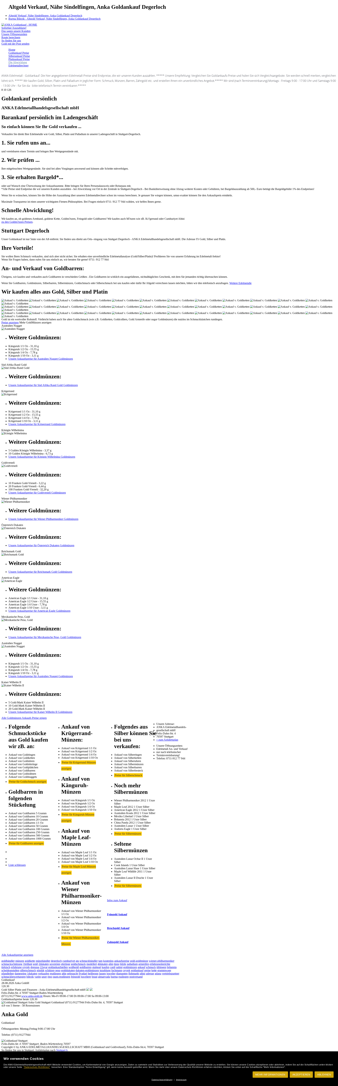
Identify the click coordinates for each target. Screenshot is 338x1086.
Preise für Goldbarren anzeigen (26, 843)
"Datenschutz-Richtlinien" (37, 1067)
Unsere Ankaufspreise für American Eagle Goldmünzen (39, 610)
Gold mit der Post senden (15, 43)
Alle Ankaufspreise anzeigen (17, 954)
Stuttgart (60, 1050)
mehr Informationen (270, 1074)
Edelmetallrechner (18, 65)
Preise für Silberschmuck (128, 775)
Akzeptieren (301, 1074)
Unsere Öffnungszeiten (14, 34)
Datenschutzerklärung (162, 1080)
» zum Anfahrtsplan (167, 739)
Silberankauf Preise (19, 56)
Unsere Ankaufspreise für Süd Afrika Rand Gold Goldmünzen (43, 385)
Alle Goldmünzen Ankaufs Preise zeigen (24, 717)
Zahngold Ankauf (117, 942)
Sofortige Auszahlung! (13, 27)
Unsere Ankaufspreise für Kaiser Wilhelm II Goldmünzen (40, 711)
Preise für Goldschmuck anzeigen (27, 781)
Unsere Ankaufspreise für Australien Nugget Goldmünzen (40, 358)
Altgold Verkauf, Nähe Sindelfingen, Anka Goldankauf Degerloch (45, 15)
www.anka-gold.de (32, 996)
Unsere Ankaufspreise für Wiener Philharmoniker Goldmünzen (43, 518)
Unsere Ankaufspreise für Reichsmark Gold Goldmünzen (40, 571)
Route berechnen (10, 37)
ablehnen (324, 1074)
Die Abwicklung (17, 62)
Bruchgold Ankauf (118, 928)
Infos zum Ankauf (117, 900)
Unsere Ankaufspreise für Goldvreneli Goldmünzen (37, 492)
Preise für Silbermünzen (128, 833)
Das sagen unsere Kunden (15, 31)
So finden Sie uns (11, 40)
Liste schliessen (17, 864)
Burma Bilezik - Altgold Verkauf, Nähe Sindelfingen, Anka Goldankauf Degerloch (54, 18)
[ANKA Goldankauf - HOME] (19, 24)
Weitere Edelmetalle (240, 283)
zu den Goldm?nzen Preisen (17, 221)
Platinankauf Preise (19, 59)
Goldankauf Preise (18, 52)
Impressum (181, 1080)
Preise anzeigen (10, 322)
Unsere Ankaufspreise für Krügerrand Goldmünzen (36, 424)
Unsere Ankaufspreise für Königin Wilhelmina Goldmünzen (41, 456)
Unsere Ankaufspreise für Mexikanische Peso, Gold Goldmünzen (44, 637)
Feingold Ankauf (117, 914)
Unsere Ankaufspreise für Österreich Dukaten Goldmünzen (41, 545)
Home (11, 49)
